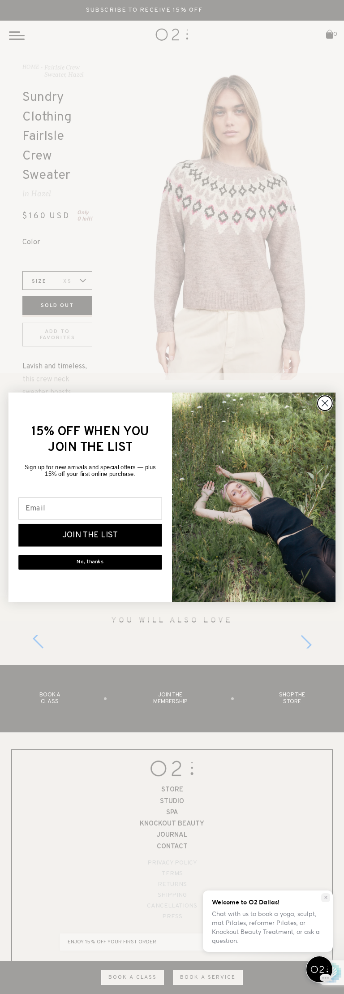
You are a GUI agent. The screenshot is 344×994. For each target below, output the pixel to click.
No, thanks (90, 562)
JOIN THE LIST (90, 535)
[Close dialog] (325, 403)
